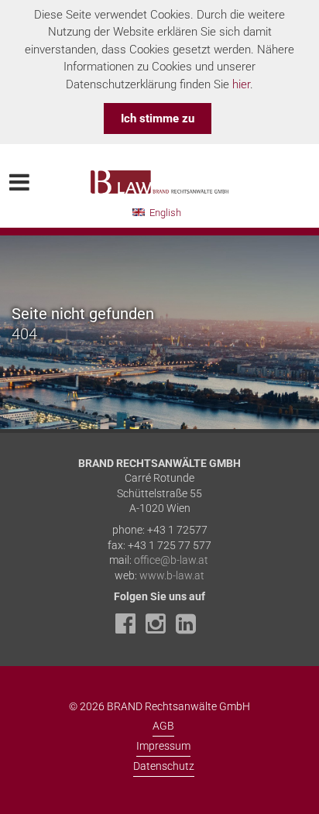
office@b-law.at (171, 560)
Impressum (163, 746)
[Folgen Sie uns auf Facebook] (129, 628)
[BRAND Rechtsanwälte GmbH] (159, 174)
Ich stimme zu (157, 118)
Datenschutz (163, 766)
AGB (163, 726)
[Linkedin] (190, 628)
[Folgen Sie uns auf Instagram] (159, 628)
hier (241, 84)
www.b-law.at (171, 575)
